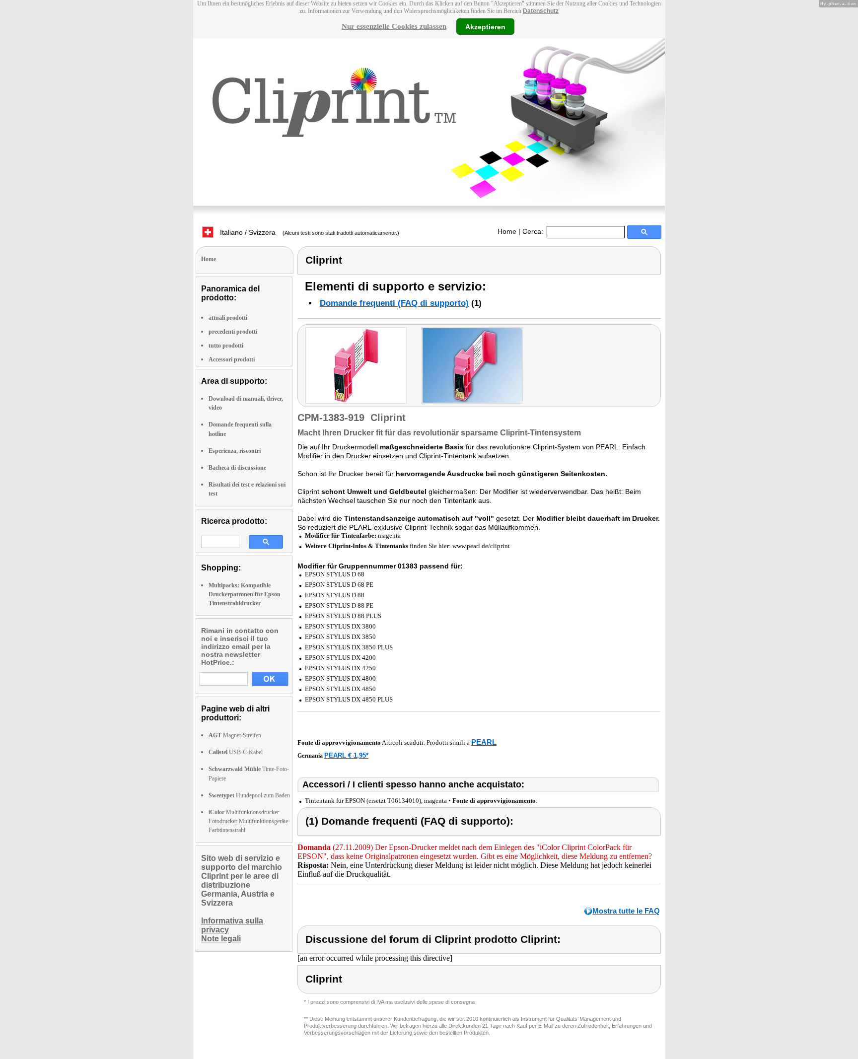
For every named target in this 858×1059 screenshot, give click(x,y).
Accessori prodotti (232, 359)
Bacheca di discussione (237, 467)
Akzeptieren (485, 26)
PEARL (484, 742)
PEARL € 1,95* (346, 755)
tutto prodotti (226, 345)
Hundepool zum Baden (249, 795)
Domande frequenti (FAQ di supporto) (394, 303)
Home (507, 231)
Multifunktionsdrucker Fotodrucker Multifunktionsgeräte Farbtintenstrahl (248, 821)
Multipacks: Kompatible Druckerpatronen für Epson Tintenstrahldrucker (245, 594)
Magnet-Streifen (235, 735)
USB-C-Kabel (236, 752)
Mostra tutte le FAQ (626, 911)
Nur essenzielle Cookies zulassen (394, 26)
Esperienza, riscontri (235, 450)
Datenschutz (541, 10)
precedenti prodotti (233, 331)
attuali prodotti (228, 317)
